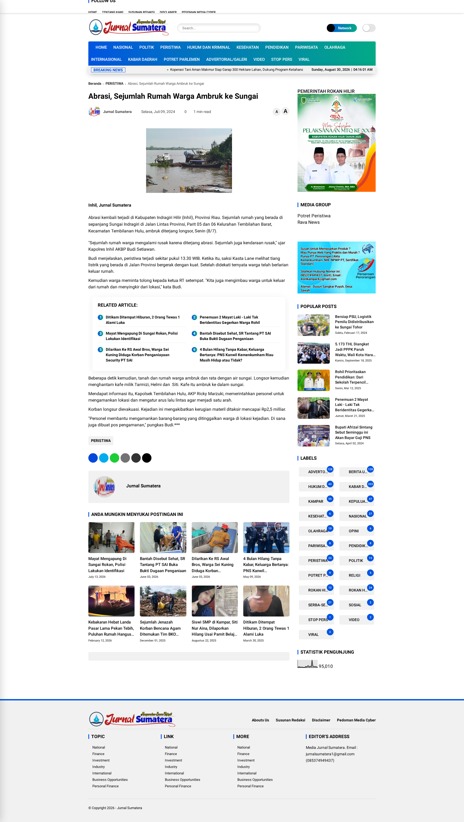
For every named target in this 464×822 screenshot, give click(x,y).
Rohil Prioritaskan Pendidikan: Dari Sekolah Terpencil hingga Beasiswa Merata (350, 377)
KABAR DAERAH (142, 59)
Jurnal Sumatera (129, 808)
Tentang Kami (112, 12)
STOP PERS (281, 59)
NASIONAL (123, 47)
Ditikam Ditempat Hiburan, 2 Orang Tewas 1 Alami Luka (143, 320)
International (101, 773)
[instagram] (357, 6)
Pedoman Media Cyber (199, 12)
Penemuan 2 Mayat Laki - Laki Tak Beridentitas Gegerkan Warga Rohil (230, 320)
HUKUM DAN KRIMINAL (208, 47)
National (98, 747)
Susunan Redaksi (141, 12)
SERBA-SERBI (319, 604)
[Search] (255, 28)
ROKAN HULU (360, 589)
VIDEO (259, 59)
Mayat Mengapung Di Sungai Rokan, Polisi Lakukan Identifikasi (142, 336)
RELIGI (359, 574)
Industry (98, 767)
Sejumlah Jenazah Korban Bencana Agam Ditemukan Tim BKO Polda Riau (160, 628)
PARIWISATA (306, 47)
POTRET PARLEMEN (182, 59)
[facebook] (340, 6)
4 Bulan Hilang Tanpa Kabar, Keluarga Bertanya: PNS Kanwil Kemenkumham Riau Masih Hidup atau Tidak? (236, 354)
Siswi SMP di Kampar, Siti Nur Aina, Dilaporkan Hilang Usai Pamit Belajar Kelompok (215, 628)
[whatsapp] (114, 458)
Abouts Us (260, 720)
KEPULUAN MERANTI (361, 500)
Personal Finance (105, 786)
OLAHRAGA (334, 47)
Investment (101, 760)
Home (92, 12)
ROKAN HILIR (319, 589)
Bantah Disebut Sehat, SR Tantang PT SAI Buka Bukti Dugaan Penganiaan (235, 336)
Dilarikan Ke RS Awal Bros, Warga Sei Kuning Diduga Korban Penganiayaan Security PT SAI (137, 354)
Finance (98, 754)
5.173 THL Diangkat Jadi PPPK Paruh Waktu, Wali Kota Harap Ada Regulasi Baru (355, 349)
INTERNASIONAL (106, 59)
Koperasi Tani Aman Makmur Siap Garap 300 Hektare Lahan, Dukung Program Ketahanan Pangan (222, 70)
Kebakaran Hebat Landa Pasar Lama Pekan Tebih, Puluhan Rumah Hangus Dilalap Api (111, 628)
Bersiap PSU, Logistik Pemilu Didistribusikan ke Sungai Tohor (354, 321)
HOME (101, 47)
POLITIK (146, 47)
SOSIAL (359, 604)
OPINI (359, 530)
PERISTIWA (170, 47)
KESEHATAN (248, 47)
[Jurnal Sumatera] (128, 34)
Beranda (94, 84)
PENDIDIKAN (277, 47)
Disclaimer (168, 12)
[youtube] (365, 6)
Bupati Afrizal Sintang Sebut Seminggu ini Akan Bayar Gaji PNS (353, 432)
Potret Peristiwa (314, 215)
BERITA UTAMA (361, 471)
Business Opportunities (110, 780)
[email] (136, 458)
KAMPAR (319, 500)
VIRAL (304, 59)
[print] (125, 458)
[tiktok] (373, 6)
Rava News (309, 222)
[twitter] (348, 6)
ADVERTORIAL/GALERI (226, 59)
